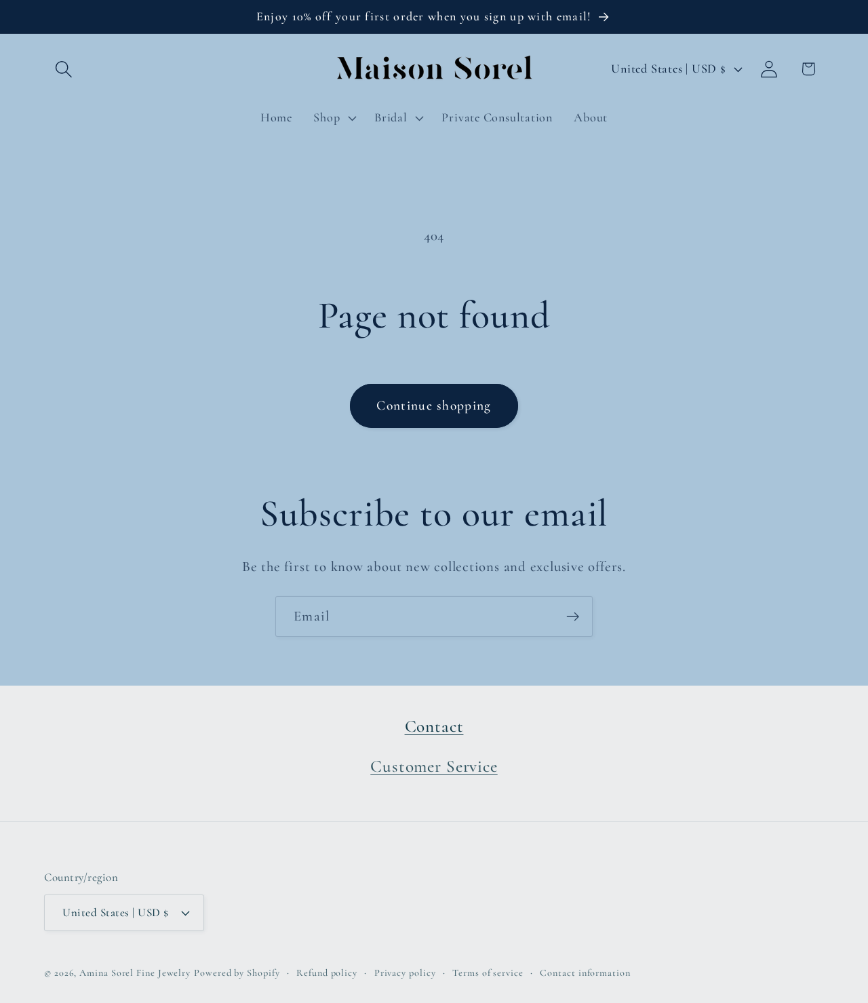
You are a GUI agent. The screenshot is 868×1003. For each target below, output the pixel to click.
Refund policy (326, 973)
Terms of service (488, 973)
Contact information (585, 973)
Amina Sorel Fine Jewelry (135, 973)
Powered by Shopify (236, 973)
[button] (63, 69)
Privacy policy (405, 973)
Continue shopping (433, 405)
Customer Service (433, 766)
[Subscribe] (572, 616)
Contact (434, 726)
